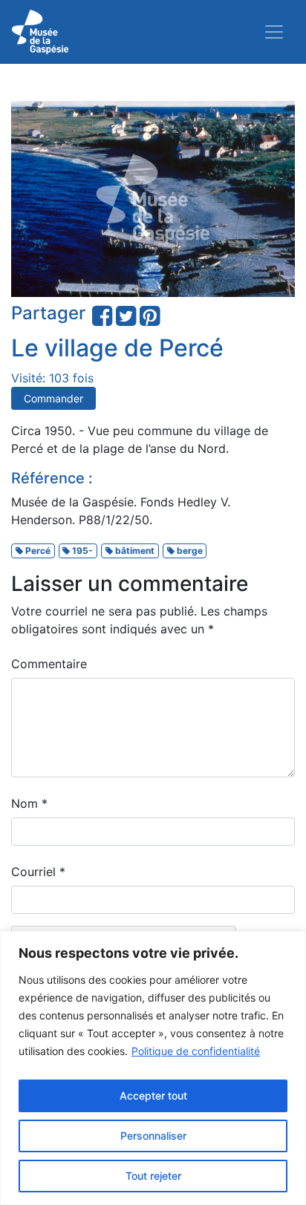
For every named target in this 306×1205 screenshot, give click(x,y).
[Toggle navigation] (274, 32)
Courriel (38, 871)
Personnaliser (153, 1135)
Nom (29, 803)
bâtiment (133, 550)
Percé (37, 550)
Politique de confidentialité (195, 1051)
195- (81, 550)
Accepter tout (153, 1095)
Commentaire (49, 663)
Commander (53, 398)
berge (189, 550)
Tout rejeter (153, 1175)
